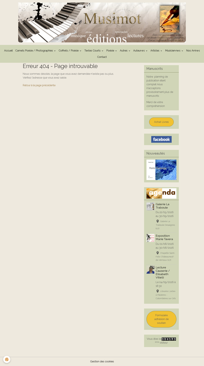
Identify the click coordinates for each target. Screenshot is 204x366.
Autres (124, 50)
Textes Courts (92, 50)
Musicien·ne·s (173, 50)
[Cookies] (6, 359)
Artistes (155, 50)
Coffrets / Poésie (69, 50)
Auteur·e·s (139, 50)
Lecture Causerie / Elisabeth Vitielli (163, 272)
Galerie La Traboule (162, 205)
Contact (102, 56)
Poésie (110, 50)
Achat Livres (161, 121)
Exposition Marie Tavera (164, 237)
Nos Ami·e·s (193, 50)
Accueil (8, 50)
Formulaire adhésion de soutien (161, 319)
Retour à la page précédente (39, 85)
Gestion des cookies (102, 361)
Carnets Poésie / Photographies (34, 50)
